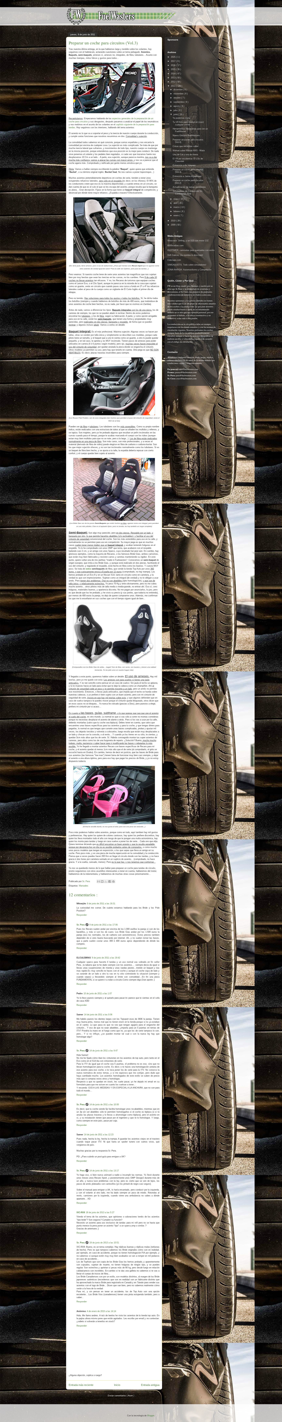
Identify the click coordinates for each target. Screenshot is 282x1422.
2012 (173, 81)
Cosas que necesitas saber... (186, 146)
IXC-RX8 (81, 1212)
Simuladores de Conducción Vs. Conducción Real (188, 192)
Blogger (150, 1415)
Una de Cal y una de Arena (185, 154)
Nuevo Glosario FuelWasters (186, 135)
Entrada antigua (150, 1385)
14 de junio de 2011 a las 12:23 (98, 1134)
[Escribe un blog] (102, 881)
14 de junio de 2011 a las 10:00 (104, 1104)
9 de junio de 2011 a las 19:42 (106, 957)
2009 (173, 225)
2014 (173, 73)
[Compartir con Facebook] (109, 881)
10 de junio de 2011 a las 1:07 (98, 993)
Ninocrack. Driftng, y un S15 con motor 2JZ (188, 240)
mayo (176, 199)
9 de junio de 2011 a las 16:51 (101, 903)
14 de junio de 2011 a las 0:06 (98, 1014)
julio (175, 110)
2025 (173, 57)
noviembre (178, 93)
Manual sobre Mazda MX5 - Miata (189, 150)
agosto (176, 106)
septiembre (179, 102)
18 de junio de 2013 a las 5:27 (100, 1212)
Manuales (83, 885)
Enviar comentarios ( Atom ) (121, 1395)
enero (176, 215)
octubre (177, 97)
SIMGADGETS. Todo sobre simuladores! (186, 265)
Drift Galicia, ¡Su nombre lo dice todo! (185, 255)
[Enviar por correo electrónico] (98, 881)
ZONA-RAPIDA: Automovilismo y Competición (189, 269)
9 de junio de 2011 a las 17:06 (103, 925)
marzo (176, 207)
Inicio (117, 1385)
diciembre (178, 89)
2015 (173, 69)
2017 (173, 61)
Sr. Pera (81, 925)
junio (176, 114)
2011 (173, 86)
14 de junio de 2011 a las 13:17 (104, 1170)
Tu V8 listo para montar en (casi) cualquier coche (188, 123)
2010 (173, 220)
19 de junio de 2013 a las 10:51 (104, 1242)
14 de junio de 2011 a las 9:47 (103, 1050)
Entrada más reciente (81, 1385)
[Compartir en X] (106, 881)
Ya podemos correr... (182, 118)
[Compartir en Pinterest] (113, 881)
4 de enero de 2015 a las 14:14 (101, 1311)
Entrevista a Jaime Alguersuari (187, 176)
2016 (173, 65)
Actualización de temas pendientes (189, 187)
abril (175, 203)
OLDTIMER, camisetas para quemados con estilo (190, 250)
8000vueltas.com (175, 245)
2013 (173, 77)
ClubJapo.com (174, 260)
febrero (177, 211)
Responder (82, 915)
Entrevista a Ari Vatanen (184, 165)
